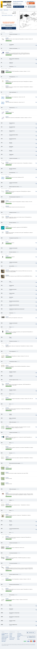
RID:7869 (7, 436)
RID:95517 (7, 407)
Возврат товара (4, 638)
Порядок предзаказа (5, 637)
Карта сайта (3, 641)
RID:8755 (7, 116)
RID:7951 (7, 355)
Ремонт (18, 639)
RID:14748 (7, 546)
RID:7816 (7, 477)
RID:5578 (7, 316)
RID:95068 (7, 52)
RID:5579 (7, 330)
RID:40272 (7, 190)
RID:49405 (7, 206)
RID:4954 (7, 111)
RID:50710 (7, 176)
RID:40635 (7, 101)
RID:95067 (7, 567)
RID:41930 (7, 216)
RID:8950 (7, 397)
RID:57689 (7, 383)
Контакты (33, 3)
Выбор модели (6, 9)
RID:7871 (7, 446)
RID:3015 (7, 456)
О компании (19, 633)
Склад (18, 637)
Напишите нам (31, 632)
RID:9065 (7, 231)
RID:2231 (7, 162)
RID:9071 (7, 226)
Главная (1, 9)
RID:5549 (7, 70)
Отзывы (29, 3)
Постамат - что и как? (5, 635)
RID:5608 (7, 578)
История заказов (12, 637)
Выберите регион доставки (17, 3)
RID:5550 (7, 80)
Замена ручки (11, 639)
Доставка (10, 633)
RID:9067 (7, 241)
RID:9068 (7, 200)
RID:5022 (7, 556)
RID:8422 (7, 472)
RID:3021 (7, 514)
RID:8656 (7, 598)
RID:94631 (7, 275)
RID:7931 (7, 365)
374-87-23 (32, 1)
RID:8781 (7, 588)
